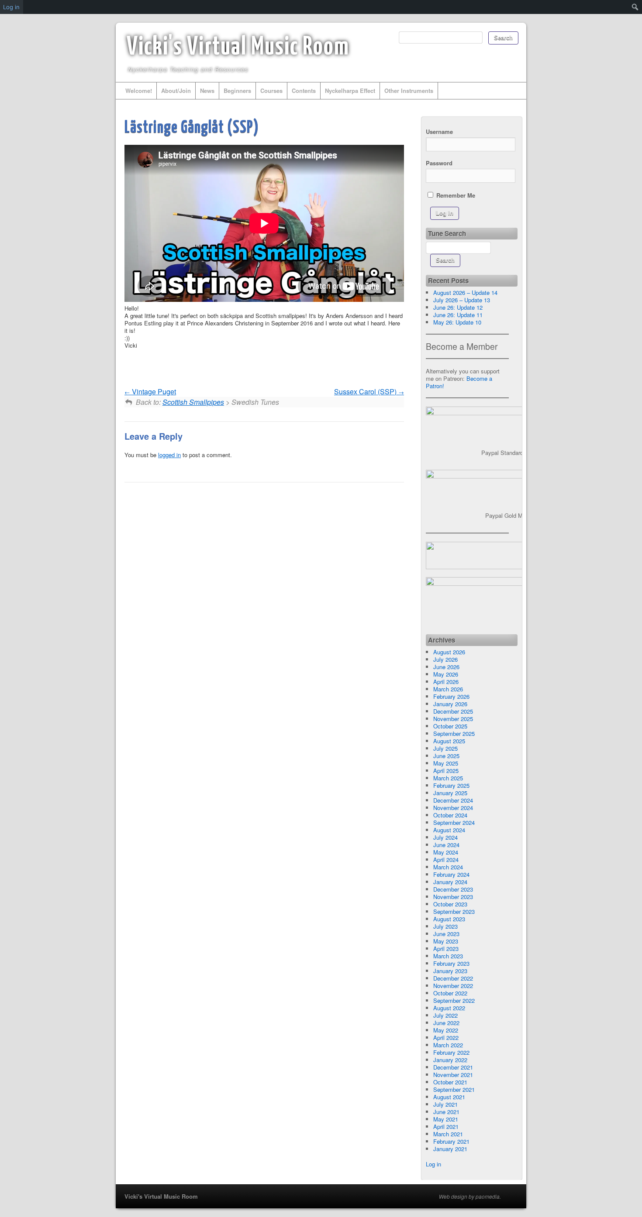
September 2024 (454, 822)
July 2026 (445, 659)
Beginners (237, 90)
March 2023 (448, 956)
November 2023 (453, 896)
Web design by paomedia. (470, 1196)
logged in (169, 455)
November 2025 (453, 718)
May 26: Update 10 (457, 322)
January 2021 (450, 1149)
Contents (304, 90)
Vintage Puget (153, 391)
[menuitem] (635, 7)
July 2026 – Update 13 (461, 300)
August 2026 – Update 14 (465, 292)
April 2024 (446, 859)
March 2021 (448, 1134)
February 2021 (451, 1141)
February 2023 (451, 963)
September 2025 (454, 733)
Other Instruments (408, 90)
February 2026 (451, 696)
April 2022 (446, 1037)
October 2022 (450, 993)
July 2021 (445, 1104)
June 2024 (446, 845)
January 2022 (450, 1060)
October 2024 (450, 815)
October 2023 (450, 904)
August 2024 (449, 830)
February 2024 (451, 874)
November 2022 (453, 985)
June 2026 (446, 667)
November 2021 (453, 1074)
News (207, 90)
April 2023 (446, 948)
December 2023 (453, 889)
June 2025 (446, 756)
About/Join (176, 90)
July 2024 (445, 837)
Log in (433, 1164)
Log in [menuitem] (11, 6)
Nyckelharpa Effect (350, 90)
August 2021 (449, 1097)
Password (439, 163)
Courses (271, 90)
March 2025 (448, 778)
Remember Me (455, 195)
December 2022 (453, 978)
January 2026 (450, 704)
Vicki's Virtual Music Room (238, 47)
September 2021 (454, 1089)
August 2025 (449, 741)
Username (439, 131)
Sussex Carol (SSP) (366, 391)
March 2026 (448, 689)
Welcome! (138, 90)
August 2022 (449, 1008)
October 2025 (450, 726)
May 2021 (445, 1119)
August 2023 (449, 919)
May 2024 (445, 852)
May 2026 (445, 674)
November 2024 (453, 807)
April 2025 (446, 770)
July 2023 (445, 926)
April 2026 (446, 681)
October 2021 (450, 1082)
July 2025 (445, 748)
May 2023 (445, 941)
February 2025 (451, 785)
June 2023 (446, 934)
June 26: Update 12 (458, 307)
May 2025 (445, 763)
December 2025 (453, 711)
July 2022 (445, 1015)
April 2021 (446, 1126)
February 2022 (451, 1052)
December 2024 (453, 800)
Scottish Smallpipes (193, 402)
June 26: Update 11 (458, 315)
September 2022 (454, 1000)
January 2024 (450, 882)
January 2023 (450, 971)
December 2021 (453, 1067)
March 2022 (448, 1045)
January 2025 (450, 793)
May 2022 (445, 1030)
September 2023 (454, 911)
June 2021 (446, 1112)
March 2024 (448, 867)
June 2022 (446, 1023)
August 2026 (449, 652)
